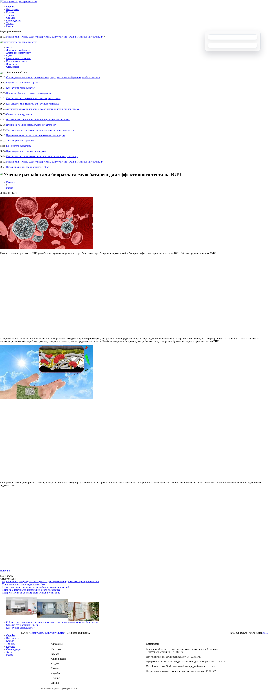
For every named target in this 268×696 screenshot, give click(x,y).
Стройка (10, 6)
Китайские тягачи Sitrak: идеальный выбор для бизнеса (31, 590)
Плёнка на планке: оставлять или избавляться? (31, 124)
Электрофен (12, 64)
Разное (9, 26)
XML (265, 632)
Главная (10, 182)
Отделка (10, 17)
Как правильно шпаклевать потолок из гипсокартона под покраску (42, 156)
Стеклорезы (12, 66)
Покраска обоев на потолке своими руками (29, 93)
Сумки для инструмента (19, 114)
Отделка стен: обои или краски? (23, 82)
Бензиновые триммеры (18, 58)
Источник (5, 570)
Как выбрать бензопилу (18, 146)
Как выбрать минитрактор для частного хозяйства (32, 103)
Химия (9, 23)
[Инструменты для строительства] (18, 1)
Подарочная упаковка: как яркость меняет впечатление (31, 592)
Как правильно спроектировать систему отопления (33, 98)
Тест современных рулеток (20, 140)
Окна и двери (13, 20)
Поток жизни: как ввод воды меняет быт (27, 167)
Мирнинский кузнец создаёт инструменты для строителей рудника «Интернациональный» (54, 36)
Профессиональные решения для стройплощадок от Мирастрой (35, 587)
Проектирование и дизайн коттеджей (26, 151)
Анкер (9, 47)
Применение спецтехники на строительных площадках (35, 135)
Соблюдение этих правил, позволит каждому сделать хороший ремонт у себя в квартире (53, 77)
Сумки (9, 55)
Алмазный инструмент (18, 52)
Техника (10, 15)
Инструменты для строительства (47, 632)
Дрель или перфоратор (18, 50)
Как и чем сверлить (16, 61)
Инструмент (12, 9)
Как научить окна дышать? (20, 88)
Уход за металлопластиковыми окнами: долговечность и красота (40, 130)
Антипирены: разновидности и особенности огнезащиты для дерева (42, 109)
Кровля (10, 12)
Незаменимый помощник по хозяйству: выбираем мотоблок (38, 119)
